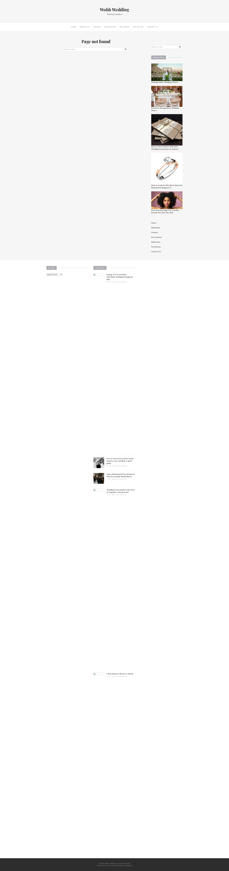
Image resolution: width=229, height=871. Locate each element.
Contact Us (152, 27)
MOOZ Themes (109, 865)
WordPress (128, 865)
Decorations (110, 27)
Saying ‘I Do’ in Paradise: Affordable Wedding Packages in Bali (120, 277)
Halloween (124, 27)
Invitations (138, 27)
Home (73, 27)
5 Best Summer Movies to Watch (120, 674)
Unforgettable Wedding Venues (164, 82)
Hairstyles (85, 27)
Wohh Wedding (114, 9)
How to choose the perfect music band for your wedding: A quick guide (120, 460)
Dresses (97, 27)
